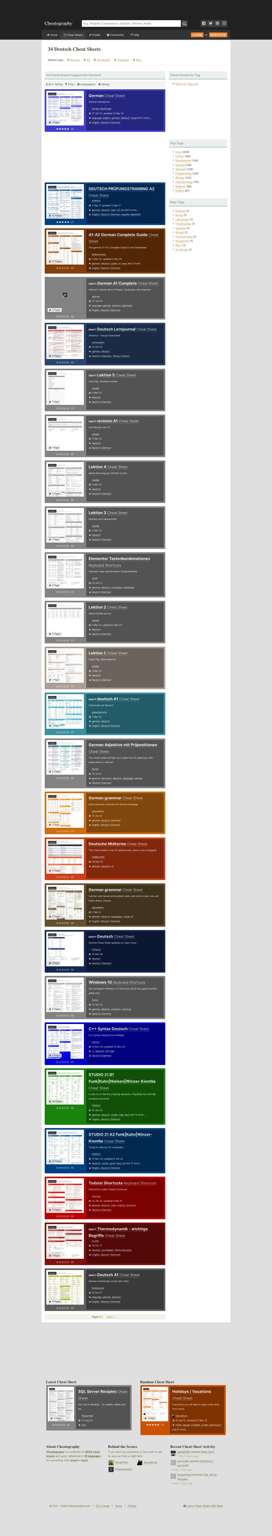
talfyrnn (96, 296)
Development (183, 160)
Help (136, 34)
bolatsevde (98, 1288)
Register (218, 34)
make (178, 1425)
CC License (102, 1505)
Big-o (179, 245)
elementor (129, 587)
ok (112, 866)
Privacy (132, 1505)
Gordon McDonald (101, 108)
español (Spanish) (131, 214)
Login (197, 34)
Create (95, 34)
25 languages (92, 1456)
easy (124, 263)
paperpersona (99, 712)
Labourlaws (182, 219)
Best (138, 59)
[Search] (184, 23)
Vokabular (123, 59)
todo (113, 1205)
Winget (180, 232)
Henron (96, 1042)
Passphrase (182, 241)
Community (116, 34)
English (96, 122)
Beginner (181, 186)
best (113, 210)
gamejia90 (183, 1451)
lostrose (96, 1196)
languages (128, 778)
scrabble (195, 1425)
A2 (88, 59)
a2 (118, 210)
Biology (180, 177)
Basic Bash (207, 1451)
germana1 (127, 305)
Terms (118, 1505)
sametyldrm (98, 342)
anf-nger (110, 1051)
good (112, 1163)
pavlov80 (183, 1461)
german (116, 118)
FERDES (96, 200)
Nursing (180, 165)
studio (114, 1114)
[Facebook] (204, 23)
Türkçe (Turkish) (121, 356)
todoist (121, 1205)
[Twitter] (210, 23)
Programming (184, 173)
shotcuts (131, 1205)
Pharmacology (184, 182)
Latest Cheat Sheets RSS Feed (204, 1505)
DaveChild (121, 1462)
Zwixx (95, 1000)
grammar (116, 820)
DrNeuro (96, 949)
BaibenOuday (99, 254)
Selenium (181, 169)
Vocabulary (103, 59)
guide (114, 263)
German (75, 59)
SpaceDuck (181, 1415)
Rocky (179, 215)
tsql (83, 1425)
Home (53, 34)
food (84, 1460)
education (106, 778)
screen (204, 1425)
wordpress (117, 587)
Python (180, 156)
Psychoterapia (184, 236)
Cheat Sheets (74, 34)
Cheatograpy (183, 223)
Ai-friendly (182, 249)
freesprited (87, 1415)
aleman (138, 778)
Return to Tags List (187, 83)
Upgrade (181, 228)
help (121, 1114)
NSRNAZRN (98, 857)
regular (186, 1425)
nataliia (95, 388)
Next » (111, 1316)
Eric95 (95, 1241)
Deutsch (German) (110, 122)
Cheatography (55, 1451)
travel (134, 118)
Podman (180, 211)
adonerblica (98, 811)
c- (93, 1051)
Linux (179, 152)
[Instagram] (224, 23)
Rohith (95, 769)
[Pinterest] (217, 23)
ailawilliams (98, 907)
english (106, 118)
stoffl (94, 578)
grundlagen (108, 1250)
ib (132, 916)
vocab (126, 916)
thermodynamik (123, 1250)
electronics (215, 1425)
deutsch (125, 118)
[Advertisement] (136, 8)
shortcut (126, 1009)
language (97, 118)
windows (116, 1009)
